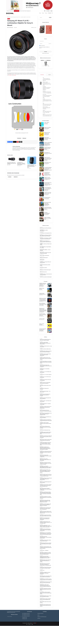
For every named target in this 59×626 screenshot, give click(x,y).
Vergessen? (50, 43)
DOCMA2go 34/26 (24, 618)
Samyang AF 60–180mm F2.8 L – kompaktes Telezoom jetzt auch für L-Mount (11, 163)
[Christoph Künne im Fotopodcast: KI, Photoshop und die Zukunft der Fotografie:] (41, 174)
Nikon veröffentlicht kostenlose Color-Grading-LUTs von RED (43, 304)
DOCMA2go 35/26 (24, 617)
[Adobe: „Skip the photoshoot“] (41, 124)
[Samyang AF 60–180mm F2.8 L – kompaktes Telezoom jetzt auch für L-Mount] (11, 159)
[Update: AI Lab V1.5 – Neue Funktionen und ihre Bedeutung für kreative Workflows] (41, 159)
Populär (49, 74)
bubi (43, 77)
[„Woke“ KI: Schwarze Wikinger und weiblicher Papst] (41, 219)
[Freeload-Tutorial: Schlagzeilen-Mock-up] (49, 295)
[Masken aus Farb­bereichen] (49, 290)
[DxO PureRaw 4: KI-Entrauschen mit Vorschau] (41, 154)
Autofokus (19, 138)
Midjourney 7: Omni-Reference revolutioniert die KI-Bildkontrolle (47, 178)
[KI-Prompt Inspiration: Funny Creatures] (41, 199)
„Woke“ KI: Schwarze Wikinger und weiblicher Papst (47, 218)
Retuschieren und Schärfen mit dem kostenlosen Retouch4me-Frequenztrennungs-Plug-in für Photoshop (43, 310)
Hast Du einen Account (45, 53)
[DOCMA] (10, 13)
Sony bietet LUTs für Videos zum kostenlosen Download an (42, 315)
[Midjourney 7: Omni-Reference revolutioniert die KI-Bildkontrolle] (41, 179)
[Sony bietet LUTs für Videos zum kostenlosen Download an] (49, 315)
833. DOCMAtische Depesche (26, 614)
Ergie (43, 103)
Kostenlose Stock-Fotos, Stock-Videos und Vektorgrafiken (42, 330)
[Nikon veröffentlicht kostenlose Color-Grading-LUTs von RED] (49, 305)
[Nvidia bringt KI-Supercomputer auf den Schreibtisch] (41, 139)
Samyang (24, 138)
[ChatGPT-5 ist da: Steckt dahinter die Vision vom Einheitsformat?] (41, 194)
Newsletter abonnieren (40, 613)
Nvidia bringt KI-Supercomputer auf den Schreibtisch (47, 138)
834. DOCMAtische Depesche (26, 613)
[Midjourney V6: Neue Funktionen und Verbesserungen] (41, 134)
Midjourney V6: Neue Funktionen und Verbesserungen (47, 133)
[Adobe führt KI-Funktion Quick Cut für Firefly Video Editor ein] (41, 209)
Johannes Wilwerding (10, 27)
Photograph (44, 86)
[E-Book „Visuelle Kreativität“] (49, 325)
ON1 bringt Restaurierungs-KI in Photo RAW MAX (47, 213)
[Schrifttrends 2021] (49, 320)
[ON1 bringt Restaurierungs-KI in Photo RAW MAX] (41, 214)
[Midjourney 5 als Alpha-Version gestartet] (41, 129)
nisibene (44, 110)
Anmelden (45, 51)
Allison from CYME (45, 106)
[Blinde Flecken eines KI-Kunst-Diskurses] (41, 164)
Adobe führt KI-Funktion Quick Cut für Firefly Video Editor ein (48, 208)
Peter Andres (44, 94)
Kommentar (42, 74)
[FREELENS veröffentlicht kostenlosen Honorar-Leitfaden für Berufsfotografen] (49, 285)
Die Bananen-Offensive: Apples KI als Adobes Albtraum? (47, 148)
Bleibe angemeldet (42, 45)
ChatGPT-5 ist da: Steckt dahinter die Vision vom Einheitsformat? (47, 193)
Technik (9, 18)
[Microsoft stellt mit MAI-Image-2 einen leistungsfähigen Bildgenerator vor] (41, 204)
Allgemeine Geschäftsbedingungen (42, 616)
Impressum (39, 618)
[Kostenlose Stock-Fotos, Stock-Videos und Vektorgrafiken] (49, 330)
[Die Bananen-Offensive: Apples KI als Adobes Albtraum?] (41, 149)
